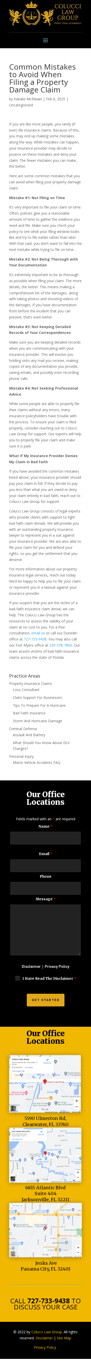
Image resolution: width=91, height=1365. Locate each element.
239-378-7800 (60, 645)
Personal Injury (21, 756)
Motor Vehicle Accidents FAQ (36, 762)
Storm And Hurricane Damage (37, 720)
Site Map (64, 1338)
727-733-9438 (35, 639)
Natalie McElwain (28, 99)
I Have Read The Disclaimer (49, 978)
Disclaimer (31, 966)
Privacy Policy (57, 966)
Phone (46, 876)
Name (45, 826)
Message (46, 899)
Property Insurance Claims (30, 683)
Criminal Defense (23, 728)
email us (38, 633)
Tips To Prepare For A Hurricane (39, 705)
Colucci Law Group (46, 1331)
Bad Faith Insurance (29, 713)
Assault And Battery (29, 734)
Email (45, 854)
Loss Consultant (26, 689)
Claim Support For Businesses (37, 697)
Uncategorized (21, 105)
